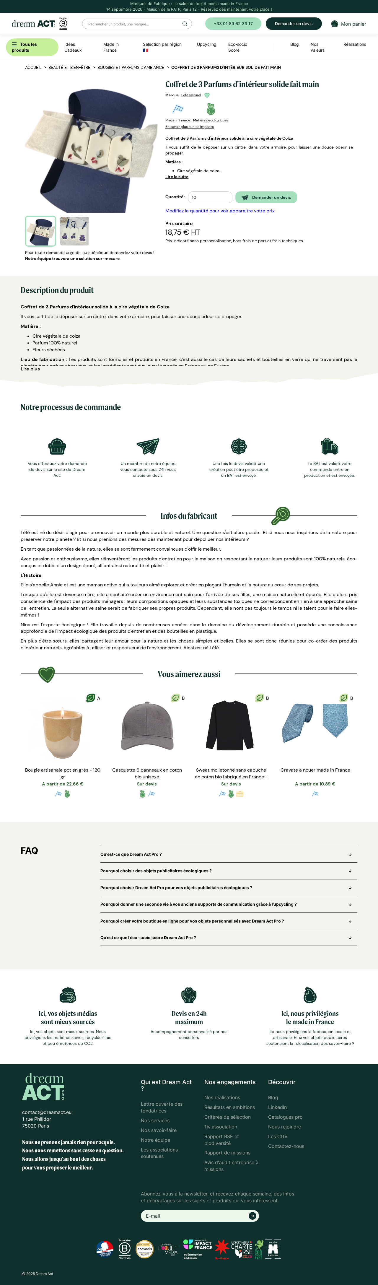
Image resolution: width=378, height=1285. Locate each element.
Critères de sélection (227, 1117)
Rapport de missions (227, 1153)
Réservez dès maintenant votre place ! (236, 9)
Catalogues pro (285, 1117)
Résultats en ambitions (229, 1107)
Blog (273, 1097)
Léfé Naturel (191, 95)
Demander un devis (294, 23)
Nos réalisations (222, 1097)
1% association (220, 1127)
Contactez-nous (286, 1146)
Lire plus (30, 369)
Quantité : (175, 196)
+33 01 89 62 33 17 (233, 23)
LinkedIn (277, 1107)
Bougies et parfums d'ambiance (130, 67)
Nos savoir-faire (159, 1130)
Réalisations (354, 44)
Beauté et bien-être (69, 67)
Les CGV (278, 1136)
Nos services (155, 1120)
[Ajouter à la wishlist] (207, 95)
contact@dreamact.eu (46, 1112)
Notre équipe (155, 1140)
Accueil (33, 67)
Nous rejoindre (284, 1127)
